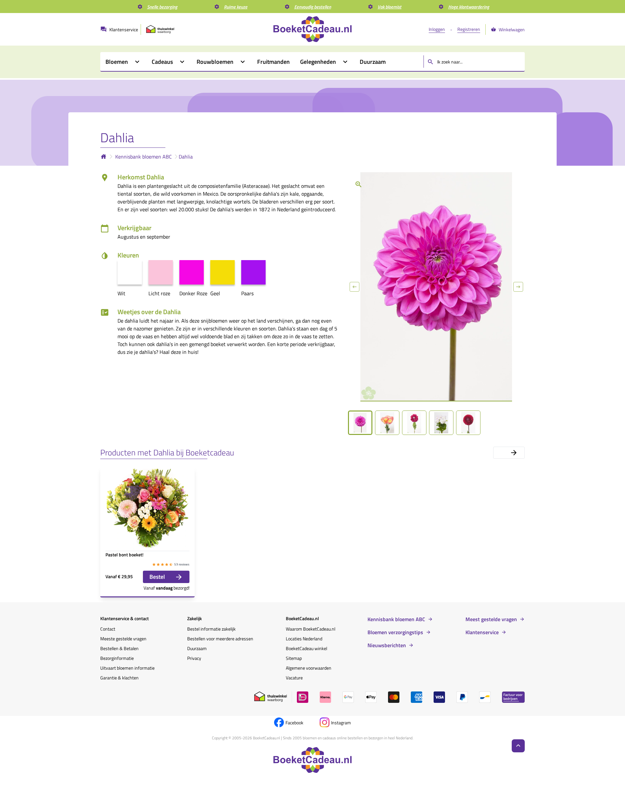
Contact (107, 628)
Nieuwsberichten (387, 645)
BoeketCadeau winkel (306, 648)
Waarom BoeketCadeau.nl (310, 628)
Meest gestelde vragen (491, 619)
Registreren (468, 29)
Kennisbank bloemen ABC (143, 156)
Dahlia (186, 156)
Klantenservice (482, 632)
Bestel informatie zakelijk (211, 628)
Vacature (294, 677)
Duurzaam (197, 648)
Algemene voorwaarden (308, 667)
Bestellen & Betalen (119, 648)
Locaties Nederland (304, 638)
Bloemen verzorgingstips (395, 632)
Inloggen (437, 29)
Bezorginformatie (117, 658)
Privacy (194, 658)
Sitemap (294, 658)
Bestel (157, 576)
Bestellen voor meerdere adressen (220, 638)
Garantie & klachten (119, 677)
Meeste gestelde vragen (123, 638)
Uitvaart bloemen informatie (127, 667)
